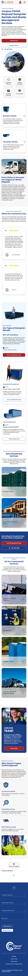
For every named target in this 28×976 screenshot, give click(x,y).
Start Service (14, 40)
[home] (4, 2)
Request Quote (14, 45)
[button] (24, 2)
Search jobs (14, 748)
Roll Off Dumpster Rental (14, 543)
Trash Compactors (14, 439)
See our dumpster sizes (14, 355)
